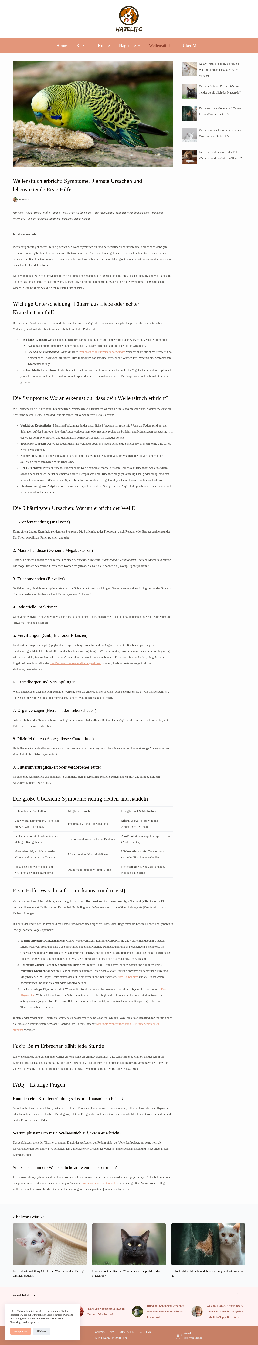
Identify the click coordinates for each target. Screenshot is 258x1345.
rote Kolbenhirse (128, 977)
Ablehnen (41, 1331)
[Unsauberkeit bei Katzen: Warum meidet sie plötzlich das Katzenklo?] (129, 1244)
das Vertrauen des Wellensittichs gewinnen (75, 663)
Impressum (127, 1332)
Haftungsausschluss (110, 1338)
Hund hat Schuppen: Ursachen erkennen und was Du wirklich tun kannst (165, 1311)
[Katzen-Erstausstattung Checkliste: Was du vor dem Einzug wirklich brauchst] (50, 1244)
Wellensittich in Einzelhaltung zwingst (102, 351)
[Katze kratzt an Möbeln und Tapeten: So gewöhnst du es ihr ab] (208, 1244)
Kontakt (146, 1332)
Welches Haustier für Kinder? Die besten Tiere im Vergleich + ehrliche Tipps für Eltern (224, 1311)
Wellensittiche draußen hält (99, 1183)
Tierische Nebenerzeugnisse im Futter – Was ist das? (106, 1311)
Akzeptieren (20, 1331)
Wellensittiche (161, 45)
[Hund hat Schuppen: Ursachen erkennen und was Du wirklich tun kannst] (137, 1311)
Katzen (82, 45)
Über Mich (192, 45)
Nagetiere (127, 45)
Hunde (104, 45)
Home (61, 45)
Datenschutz (104, 1332)
